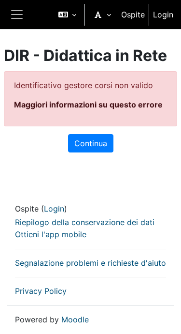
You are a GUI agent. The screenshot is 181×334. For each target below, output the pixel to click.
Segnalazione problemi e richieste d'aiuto (90, 263)
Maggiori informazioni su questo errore (88, 104)
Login (163, 14)
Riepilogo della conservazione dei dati (84, 222)
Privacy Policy (41, 291)
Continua (90, 143)
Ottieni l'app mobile (50, 234)
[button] (67, 14)
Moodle (75, 319)
